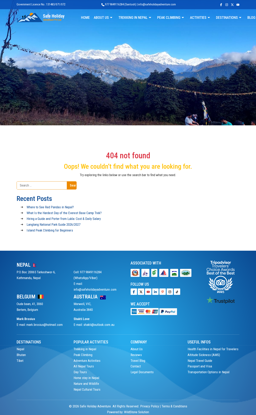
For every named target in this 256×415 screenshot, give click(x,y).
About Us (137, 349)
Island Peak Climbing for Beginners (50, 230)
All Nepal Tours (84, 366)
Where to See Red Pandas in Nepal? (50, 207)
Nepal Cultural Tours (87, 389)
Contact (136, 366)
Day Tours (80, 372)
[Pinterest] (162, 291)
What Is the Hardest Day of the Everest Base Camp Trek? (64, 213)
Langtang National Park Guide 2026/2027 (53, 224)
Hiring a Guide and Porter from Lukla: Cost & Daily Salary (64, 219)
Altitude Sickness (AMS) (204, 355)
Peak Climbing (83, 355)
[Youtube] (148, 291)
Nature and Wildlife (86, 384)
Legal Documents (142, 372)
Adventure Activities (87, 361)
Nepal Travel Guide (200, 361)
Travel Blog (138, 361)
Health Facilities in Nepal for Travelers (213, 349)
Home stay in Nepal (86, 378)
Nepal (20, 349)
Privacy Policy (149, 406)
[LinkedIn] (155, 291)
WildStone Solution (136, 412)
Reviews (136, 355)
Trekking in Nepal (85, 349)
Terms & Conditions (174, 406)
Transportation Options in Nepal (208, 372)
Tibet (20, 361)
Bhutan (21, 355)
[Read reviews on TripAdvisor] (221, 277)
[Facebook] (134, 291)
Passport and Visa (200, 366)
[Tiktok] (170, 291)
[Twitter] (141, 291)
